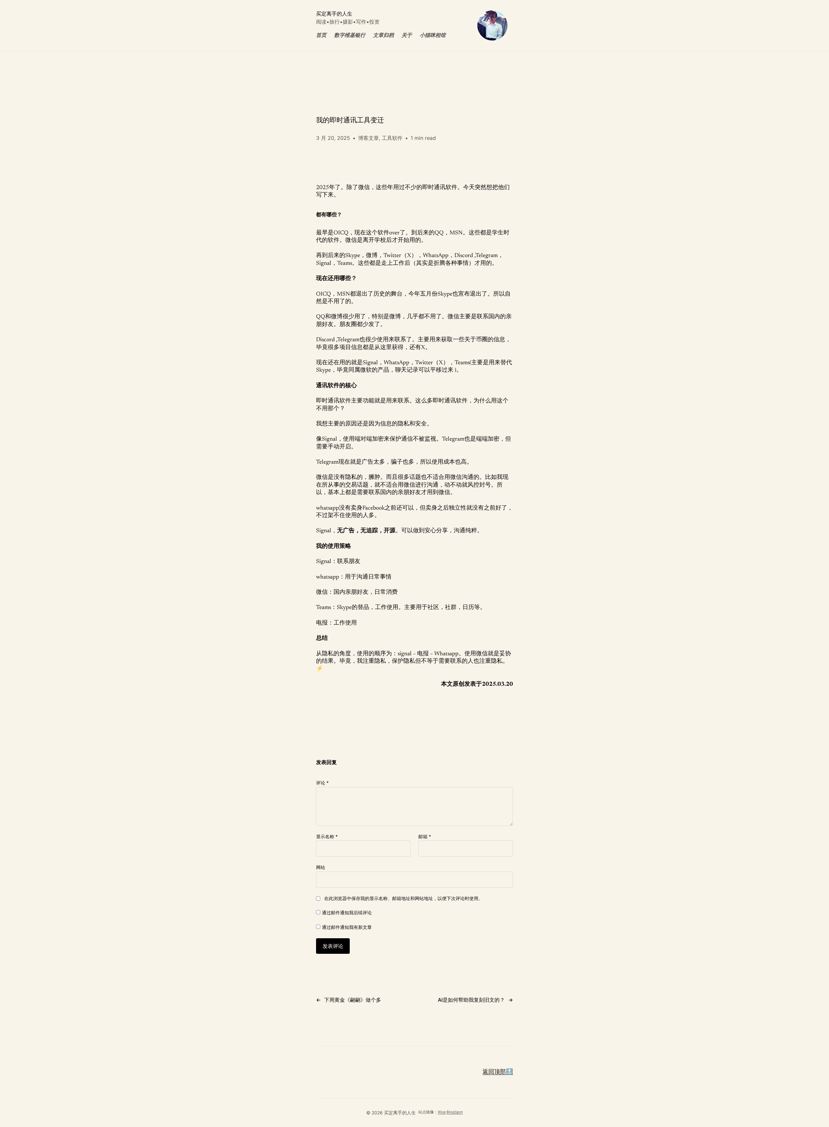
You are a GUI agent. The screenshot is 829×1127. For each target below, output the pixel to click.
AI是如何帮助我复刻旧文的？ (471, 1000)
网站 (320, 867)
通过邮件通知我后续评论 (347, 912)
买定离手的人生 (334, 13)
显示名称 (327, 836)
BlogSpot (455, 1112)
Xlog (442, 1112)
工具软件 (392, 138)
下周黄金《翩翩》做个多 (352, 1000)
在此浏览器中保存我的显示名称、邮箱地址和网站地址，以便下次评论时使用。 (403, 898)
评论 (322, 782)
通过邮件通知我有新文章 (347, 927)
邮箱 (424, 836)
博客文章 (368, 138)
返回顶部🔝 (498, 1072)
